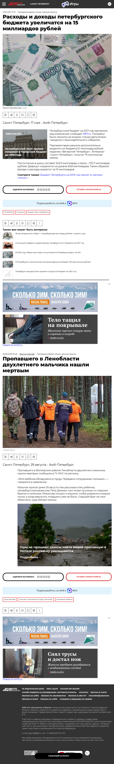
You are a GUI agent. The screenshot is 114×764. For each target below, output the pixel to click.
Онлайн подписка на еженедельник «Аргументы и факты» (49, 692)
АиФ (25, 108)
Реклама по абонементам (53, 696)
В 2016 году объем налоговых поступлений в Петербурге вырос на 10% (48, 252)
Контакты (83, 692)
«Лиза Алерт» (9, 450)
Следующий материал (58, 756)
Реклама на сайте (30, 696)
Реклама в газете (99, 692)
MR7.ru (87, 133)
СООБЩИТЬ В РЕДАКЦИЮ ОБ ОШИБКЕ (76, 699)
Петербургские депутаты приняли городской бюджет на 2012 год (45, 271)
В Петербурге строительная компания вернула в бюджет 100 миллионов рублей (52, 262)
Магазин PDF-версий (69, 689)
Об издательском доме (33, 689)
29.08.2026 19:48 (10, 354)
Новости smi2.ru (12, 345)
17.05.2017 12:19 (9, 12)
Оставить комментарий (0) (89, 190)
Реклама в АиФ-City (77, 696)
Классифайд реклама (99, 696)
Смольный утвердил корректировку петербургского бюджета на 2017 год (49, 243)
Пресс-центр (52, 689)
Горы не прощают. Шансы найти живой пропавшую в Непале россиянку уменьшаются (63, 549)
